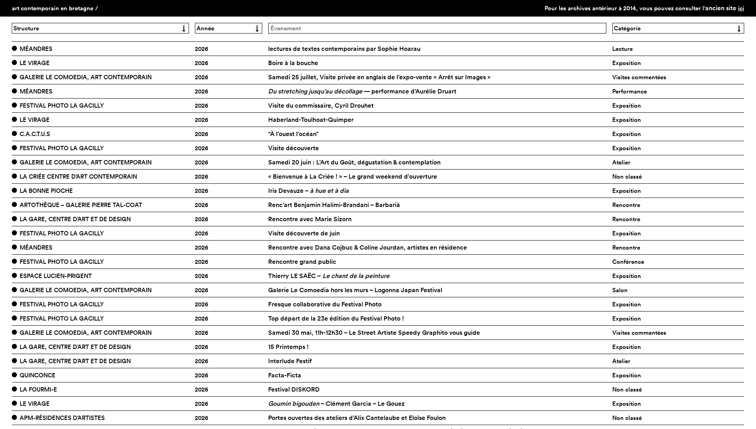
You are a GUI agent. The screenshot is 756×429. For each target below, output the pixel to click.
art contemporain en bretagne (52, 8)
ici (741, 8)
